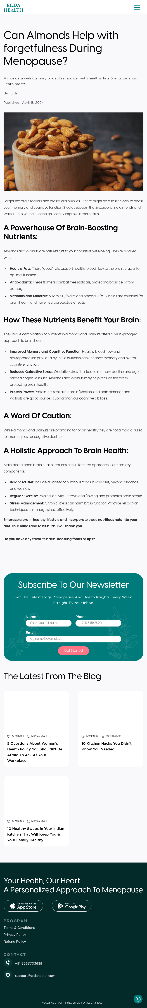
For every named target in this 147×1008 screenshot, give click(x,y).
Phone (81, 617)
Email (31, 632)
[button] (137, 7)
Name (31, 617)
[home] (13, 7)
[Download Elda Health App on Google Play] (71, 906)
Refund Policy (15, 941)
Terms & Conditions (19, 927)
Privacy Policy (15, 934)
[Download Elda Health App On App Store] (23, 906)
